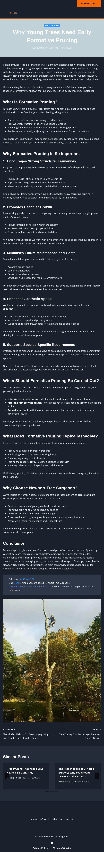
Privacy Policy (40, 848)
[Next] (97, 776)
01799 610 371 (89, 3)
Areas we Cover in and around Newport (52, 819)
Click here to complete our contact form (29, 586)
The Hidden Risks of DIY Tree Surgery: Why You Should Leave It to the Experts (25, 734)
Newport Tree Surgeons (46, 47)
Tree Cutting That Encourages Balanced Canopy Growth (80, 734)
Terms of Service (62, 848)
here (17, 582)
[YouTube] (52, 843)
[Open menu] (98, 12)
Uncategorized (52, 25)
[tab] (47, 791)
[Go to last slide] (7, 776)
